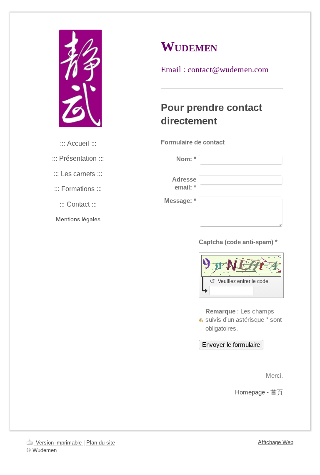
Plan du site (100, 443)
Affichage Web (275, 442)
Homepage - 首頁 (259, 392)
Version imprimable (58, 443)
